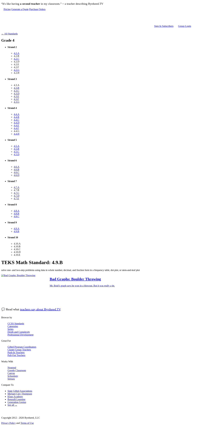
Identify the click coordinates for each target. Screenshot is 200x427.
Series (10, 329)
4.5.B (16, 148)
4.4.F (16, 128)
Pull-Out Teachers (16, 355)
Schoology (13, 376)
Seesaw (11, 378)
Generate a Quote (20, 9)
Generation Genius (17, 402)
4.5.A (16, 146)
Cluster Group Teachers (19, 349)
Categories (13, 326)
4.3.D (16, 93)
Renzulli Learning (16, 399)
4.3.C (16, 90)
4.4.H (16, 134)
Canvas (11, 373)
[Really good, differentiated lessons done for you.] (97, 18)
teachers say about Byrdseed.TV (40, 309)
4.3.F (16, 99)
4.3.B (16, 88)
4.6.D (16, 175)
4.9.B (16, 231)
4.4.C (16, 120)
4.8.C (16, 216)
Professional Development (20, 334)
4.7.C (16, 193)
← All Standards (9, 33)
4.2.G (16, 70)
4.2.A (16, 53)
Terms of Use (27, 423)
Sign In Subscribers (163, 26)
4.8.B (16, 213)
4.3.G (16, 102)
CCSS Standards (16, 323)
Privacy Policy (8, 423)
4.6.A (16, 166)
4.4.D (16, 122)
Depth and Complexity (19, 332)
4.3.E (16, 96)
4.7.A (16, 187)
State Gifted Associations (20, 391)
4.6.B (16, 169)
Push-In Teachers (16, 352)
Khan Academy (15, 396)
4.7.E (16, 198)
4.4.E (16, 125)
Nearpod (12, 367)
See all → (12, 405)
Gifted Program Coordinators (22, 347)
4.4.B (16, 117)
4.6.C (16, 172)
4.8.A (16, 210)
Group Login (184, 26)
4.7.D (16, 195)
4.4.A (16, 114)
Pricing (7, 9)
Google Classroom (17, 370)
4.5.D (16, 154)
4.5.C (16, 151)
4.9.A (16, 228)
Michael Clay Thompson (20, 393)
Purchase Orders (37, 9)
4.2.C (16, 58)
